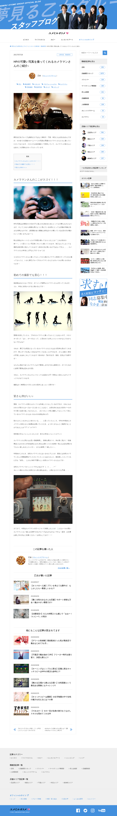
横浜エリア (96, 139)
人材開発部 (14, 772)
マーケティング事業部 (57, 768)
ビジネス (26, 39)
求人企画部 (73, 768)
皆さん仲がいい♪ (21, 167)
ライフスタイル (40, 39)
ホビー (53, 39)
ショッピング (70, 758)
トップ (13, 799)
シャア (82, 758)
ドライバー (40, 768)
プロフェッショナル (50, 84)
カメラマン (63, 84)
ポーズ (47, 87)
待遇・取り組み (52, 799)
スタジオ (37, 84)
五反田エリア (96, 132)
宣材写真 (39, 87)
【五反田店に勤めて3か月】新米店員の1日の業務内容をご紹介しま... (97, 195)
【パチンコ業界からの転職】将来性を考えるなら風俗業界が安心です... (98, 260)
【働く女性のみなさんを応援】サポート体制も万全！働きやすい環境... (98, 251)
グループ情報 (36, 799)
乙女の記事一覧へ (64, 568)
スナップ (56, 87)
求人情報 (24, 799)
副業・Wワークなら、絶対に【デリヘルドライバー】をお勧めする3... (98, 232)
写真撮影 (30, 87)
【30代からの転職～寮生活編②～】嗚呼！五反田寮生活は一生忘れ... (98, 270)
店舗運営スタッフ (25, 768)
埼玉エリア (96, 152)
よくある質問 (78, 799)
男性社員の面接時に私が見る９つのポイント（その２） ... (98, 204)
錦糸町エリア (96, 158)
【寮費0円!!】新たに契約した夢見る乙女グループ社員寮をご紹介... (98, 223)
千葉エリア (96, 145)
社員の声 (65, 799)
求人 (19, 84)
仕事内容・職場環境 (64, 54)
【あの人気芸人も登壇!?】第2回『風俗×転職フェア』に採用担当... (98, 185)
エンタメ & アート (67, 39)
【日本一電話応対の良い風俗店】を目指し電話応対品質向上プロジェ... (98, 213)
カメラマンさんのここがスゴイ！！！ (28, 161)
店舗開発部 (86, 768)
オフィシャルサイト (86, 39)
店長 (12, 768)
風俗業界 (28, 84)
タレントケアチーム (49, 75)
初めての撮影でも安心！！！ (25, 164)
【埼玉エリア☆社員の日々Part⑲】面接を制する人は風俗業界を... (98, 242)
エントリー (92, 799)
